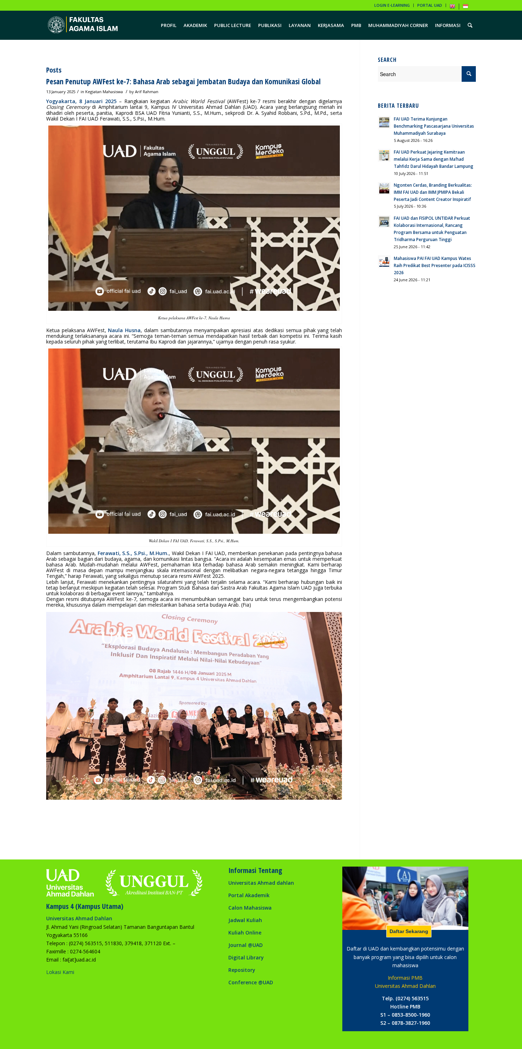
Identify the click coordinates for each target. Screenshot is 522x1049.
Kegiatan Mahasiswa (104, 91)
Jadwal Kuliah (245, 920)
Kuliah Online (244, 932)
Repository (241, 970)
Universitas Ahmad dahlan (261, 882)
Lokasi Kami (60, 972)
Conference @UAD (250, 982)
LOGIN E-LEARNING (392, 5)
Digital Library (246, 957)
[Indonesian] (465, 7)
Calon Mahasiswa (250, 907)
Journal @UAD (245, 945)
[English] (452, 7)
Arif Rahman (146, 91)
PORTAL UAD (429, 5)
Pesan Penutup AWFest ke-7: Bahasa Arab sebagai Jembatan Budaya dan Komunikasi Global (183, 81)
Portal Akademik (249, 895)
